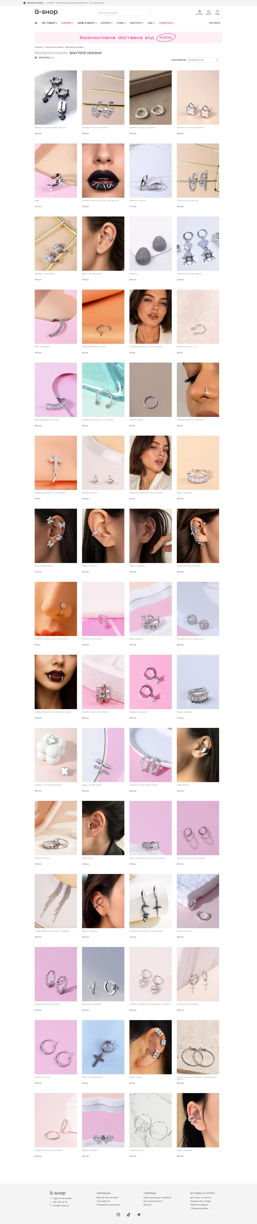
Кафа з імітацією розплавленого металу (147, 858)
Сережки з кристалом (45, 274)
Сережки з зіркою (137, 200)
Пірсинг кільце (136, 420)
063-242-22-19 (60, 1202)
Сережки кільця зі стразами (142, 127)
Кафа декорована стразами (47, 420)
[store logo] (46, 12)
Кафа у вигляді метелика (188, 566)
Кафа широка (182, 785)
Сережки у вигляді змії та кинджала (146, 931)
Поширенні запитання (108, 1204)
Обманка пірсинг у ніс (187, 347)
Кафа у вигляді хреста (92, 1077)
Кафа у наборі (135, 1077)
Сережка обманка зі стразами (190, 420)
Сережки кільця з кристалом (95, 127)
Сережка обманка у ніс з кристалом (51, 639)
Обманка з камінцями (92, 639)
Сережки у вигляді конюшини (191, 127)
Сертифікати (103, 1201)
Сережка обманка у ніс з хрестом (50, 493)
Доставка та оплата (200, 1197)
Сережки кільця (42, 858)
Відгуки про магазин (107, 1197)
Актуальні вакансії (153, 1201)
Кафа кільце (87, 858)
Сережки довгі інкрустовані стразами (52, 931)
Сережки (133, 274)
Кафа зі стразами (42, 347)
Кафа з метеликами (44, 566)
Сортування (178, 60)
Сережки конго (136, 1150)
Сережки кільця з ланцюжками (191, 858)
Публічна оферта (199, 1204)
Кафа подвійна (136, 639)
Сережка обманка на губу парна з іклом (53, 712)
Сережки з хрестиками (187, 1004)
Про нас (147, 1204)
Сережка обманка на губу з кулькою (146, 493)
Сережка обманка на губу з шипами (146, 347)
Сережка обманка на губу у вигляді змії (100, 200)
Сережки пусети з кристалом (190, 639)
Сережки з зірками (138, 712)
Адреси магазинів (35, 3)
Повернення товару (200, 1201)
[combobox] (124, 13)
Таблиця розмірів (199, 1208)
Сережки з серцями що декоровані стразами (150, 1004)
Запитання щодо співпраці (157, 1197)
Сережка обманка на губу (94, 347)
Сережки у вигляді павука (189, 274)
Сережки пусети (89, 493)
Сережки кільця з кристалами (143, 785)
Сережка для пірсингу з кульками (98, 420)
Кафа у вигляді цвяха (92, 274)
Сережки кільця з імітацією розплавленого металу (196, 1078)
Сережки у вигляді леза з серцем (50, 127)
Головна (38, 47)
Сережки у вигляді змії (188, 200)
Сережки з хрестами (91, 1004)
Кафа (37, 200)
